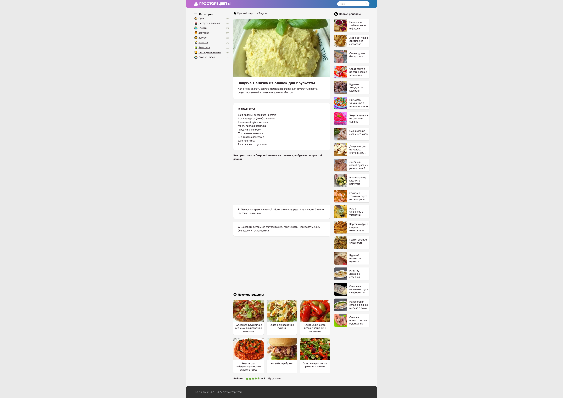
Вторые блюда (207, 57)
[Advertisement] (281, 185)
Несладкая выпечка (210, 52)
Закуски (203, 37)
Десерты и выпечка (210, 23)
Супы (201, 18)
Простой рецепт (246, 13)
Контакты (200, 392)
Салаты (203, 28)
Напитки (203, 42)
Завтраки (204, 32)
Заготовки (204, 47)
